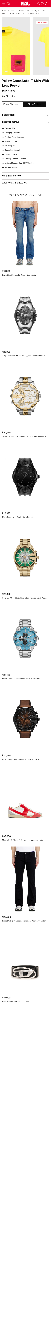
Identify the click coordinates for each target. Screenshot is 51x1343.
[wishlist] (42, 3)
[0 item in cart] (46, 3)
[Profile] (38, 3)
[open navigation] (3, 3)
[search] (8, 3)
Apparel (13, 11)
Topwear (23, 11)
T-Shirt (32, 11)
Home (5, 11)
